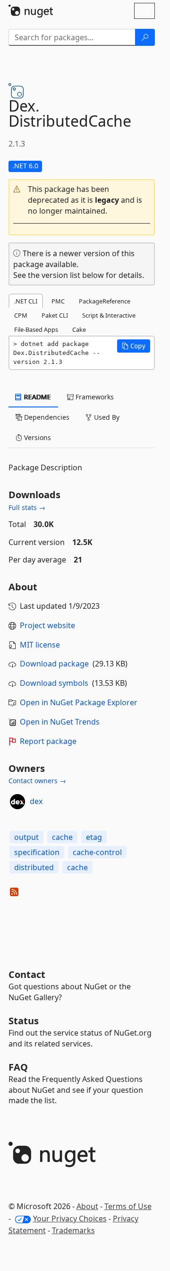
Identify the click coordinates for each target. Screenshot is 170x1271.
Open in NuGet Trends (60, 722)
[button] (81, 200)
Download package (54, 663)
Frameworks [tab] (94, 396)
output (26, 837)
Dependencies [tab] (45, 417)
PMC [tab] (58, 301)
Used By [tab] (105, 417)
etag (94, 837)
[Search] (145, 37)
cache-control (97, 852)
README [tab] (36, 396)
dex (36, 801)
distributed (34, 867)
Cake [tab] (79, 329)
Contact (26, 974)
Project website (47, 625)
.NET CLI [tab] (25, 301)
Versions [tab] (36, 437)
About (87, 1206)
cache (62, 837)
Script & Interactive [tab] (109, 315)
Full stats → (26, 507)
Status (23, 1020)
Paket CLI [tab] (55, 315)
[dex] (17, 801)
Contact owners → (37, 780)
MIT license (40, 645)
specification (37, 852)
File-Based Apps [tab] (36, 329)
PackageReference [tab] (104, 301)
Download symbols (54, 683)
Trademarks (73, 1230)
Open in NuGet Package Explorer (78, 702)
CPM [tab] (20, 315)
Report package (48, 741)
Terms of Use (128, 1206)
